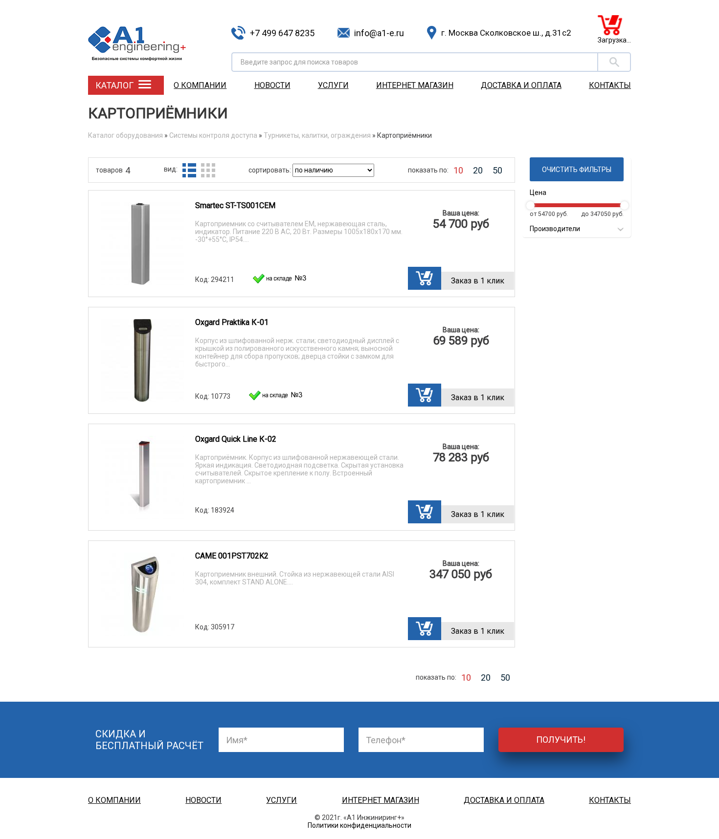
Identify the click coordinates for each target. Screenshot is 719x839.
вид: (171, 169)
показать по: (428, 170)
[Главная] (156, 36)
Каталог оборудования (125, 135)
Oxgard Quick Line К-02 (235, 439)
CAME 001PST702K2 (232, 555)
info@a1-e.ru (379, 33)
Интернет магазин (414, 85)
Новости (272, 85)
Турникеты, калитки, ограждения (317, 135)
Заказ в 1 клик (477, 280)
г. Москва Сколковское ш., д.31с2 (506, 33)
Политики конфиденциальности (359, 825)
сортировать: (270, 170)
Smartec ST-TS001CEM (235, 205)
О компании (200, 85)
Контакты (610, 85)
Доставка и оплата (521, 85)
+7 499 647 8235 (282, 33)
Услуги (333, 85)
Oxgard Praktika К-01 (232, 322)
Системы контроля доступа (213, 135)
